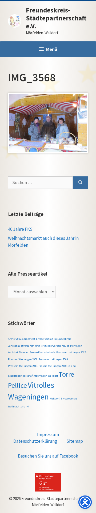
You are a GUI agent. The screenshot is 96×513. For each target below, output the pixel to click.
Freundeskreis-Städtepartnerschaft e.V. (56, 18)
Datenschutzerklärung (35, 441)
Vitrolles (41, 385)
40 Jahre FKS (20, 229)
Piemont (24, 352)
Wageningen (28, 397)
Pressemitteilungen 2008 (23, 359)
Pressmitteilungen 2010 (52, 366)
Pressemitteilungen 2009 (53, 359)
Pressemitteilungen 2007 (71, 352)
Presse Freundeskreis (42, 352)
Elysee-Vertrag (44, 339)
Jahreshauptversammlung (24, 345)
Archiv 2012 (14, 339)
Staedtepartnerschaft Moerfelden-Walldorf (33, 375)
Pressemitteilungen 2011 (23, 366)
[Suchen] (80, 182)
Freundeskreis (62, 339)
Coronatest (28, 339)
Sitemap (74, 441)
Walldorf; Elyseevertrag (63, 398)
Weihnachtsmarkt (18, 406)
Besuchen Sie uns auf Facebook (48, 456)
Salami (71, 366)
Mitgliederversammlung (55, 345)
